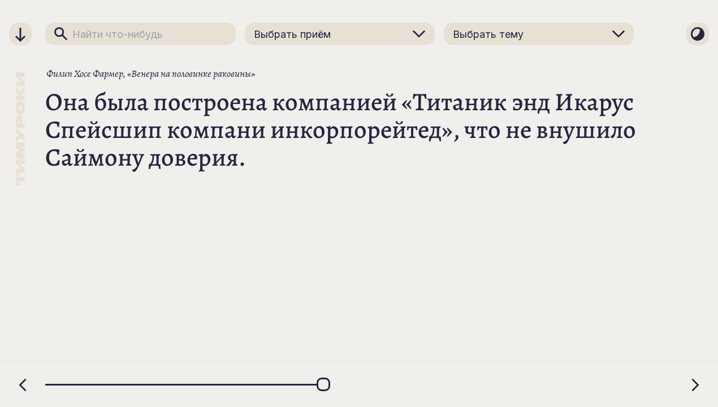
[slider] (359, 384)
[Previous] (22, 385)
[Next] (695, 385)
